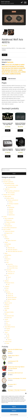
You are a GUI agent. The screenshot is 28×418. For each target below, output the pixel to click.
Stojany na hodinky (10, 222)
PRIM (6, 310)
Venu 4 (9, 277)
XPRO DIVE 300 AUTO (12, 249)
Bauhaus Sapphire (12, 299)
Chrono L (10, 339)
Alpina (6, 237)
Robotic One (9, 317)
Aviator (6, 242)
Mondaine (7, 306)
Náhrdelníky (11, 207)
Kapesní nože (9, 233)
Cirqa (7, 260)
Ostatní (5, 216)
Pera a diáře (7, 224)
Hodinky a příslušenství (13, 200)
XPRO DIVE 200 (11, 248)
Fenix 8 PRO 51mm (13, 268)
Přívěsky (11, 213)
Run (7, 323)
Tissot (6, 332)
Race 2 (7, 321)
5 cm (6, 64)
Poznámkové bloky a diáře (12, 185)
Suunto (6, 319)
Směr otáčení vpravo (12, 72)
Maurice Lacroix (8, 303)
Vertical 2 (8, 325)
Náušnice (11, 211)
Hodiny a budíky (6, 180)
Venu (7, 275)
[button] (26, 393)
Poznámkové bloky (12, 187)
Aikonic (7, 304)
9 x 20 (12, 64)
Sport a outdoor (6, 229)
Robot (6, 314)
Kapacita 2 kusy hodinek (18, 66)
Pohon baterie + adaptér (16, 70)
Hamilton (7, 281)
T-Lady (7, 334)
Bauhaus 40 (10, 295)
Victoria (8, 301)
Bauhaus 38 (10, 293)
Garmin (6, 257)
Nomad (7, 330)
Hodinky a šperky (10, 198)
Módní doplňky (8, 196)
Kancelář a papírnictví (8, 181)
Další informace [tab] (12, 78)
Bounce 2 (8, 259)
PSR (8, 284)
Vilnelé (7, 343)
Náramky (11, 209)
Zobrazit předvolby (14, 414)
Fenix (7, 262)
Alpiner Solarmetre (12, 240)
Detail (4, 54)
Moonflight (8, 244)
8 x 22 (9, 64)
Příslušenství (9, 225)
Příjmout (14, 406)
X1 (8, 279)
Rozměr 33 (4, 72)
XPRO (7, 246)
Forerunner (8, 270)
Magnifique (8, 255)
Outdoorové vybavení (9, 231)
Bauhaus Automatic (12, 297)
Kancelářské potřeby (9, 183)
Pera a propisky (11, 192)
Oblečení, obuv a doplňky (9, 194)
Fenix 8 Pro (10, 264)
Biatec (6, 253)
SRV (8, 336)
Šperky (9, 205)
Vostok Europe (8, 341)
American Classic (10, 282)
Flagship (8, 328)
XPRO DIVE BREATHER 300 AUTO (15, 251)
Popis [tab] (4, 78)
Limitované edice (10, 315)
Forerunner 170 (11, 271)
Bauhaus (8, 292)
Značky (4, 235)
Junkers (6, 290)
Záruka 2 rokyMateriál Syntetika (13, 73)
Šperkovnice (10, 62)
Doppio (7, 308)
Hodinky (11, 202)
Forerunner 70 (11, 273)
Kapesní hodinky (10, 312)
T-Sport (7, 337)
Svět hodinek (5, 2)
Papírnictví (7, 189)
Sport (7, 288)
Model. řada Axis (6, 68)
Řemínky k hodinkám (13, 203)
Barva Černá (8, 66)
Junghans (7, 286)
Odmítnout (14, 410)
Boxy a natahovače (9, 218)
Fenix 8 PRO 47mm (13, 266)
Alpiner (7, 238)
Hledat (14, 173)
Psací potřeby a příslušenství (12, 191)
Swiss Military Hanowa (10, 327)
